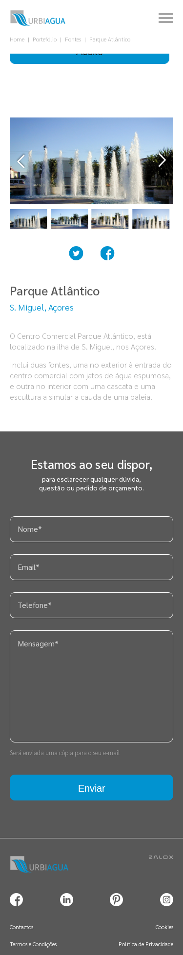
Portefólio (45, 39)
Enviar (91, 788)
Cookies (164, 927)
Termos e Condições (33, 944)
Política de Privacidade (146, 944)
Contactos (21, 927)
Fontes (73, 39)
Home (17, 39)
